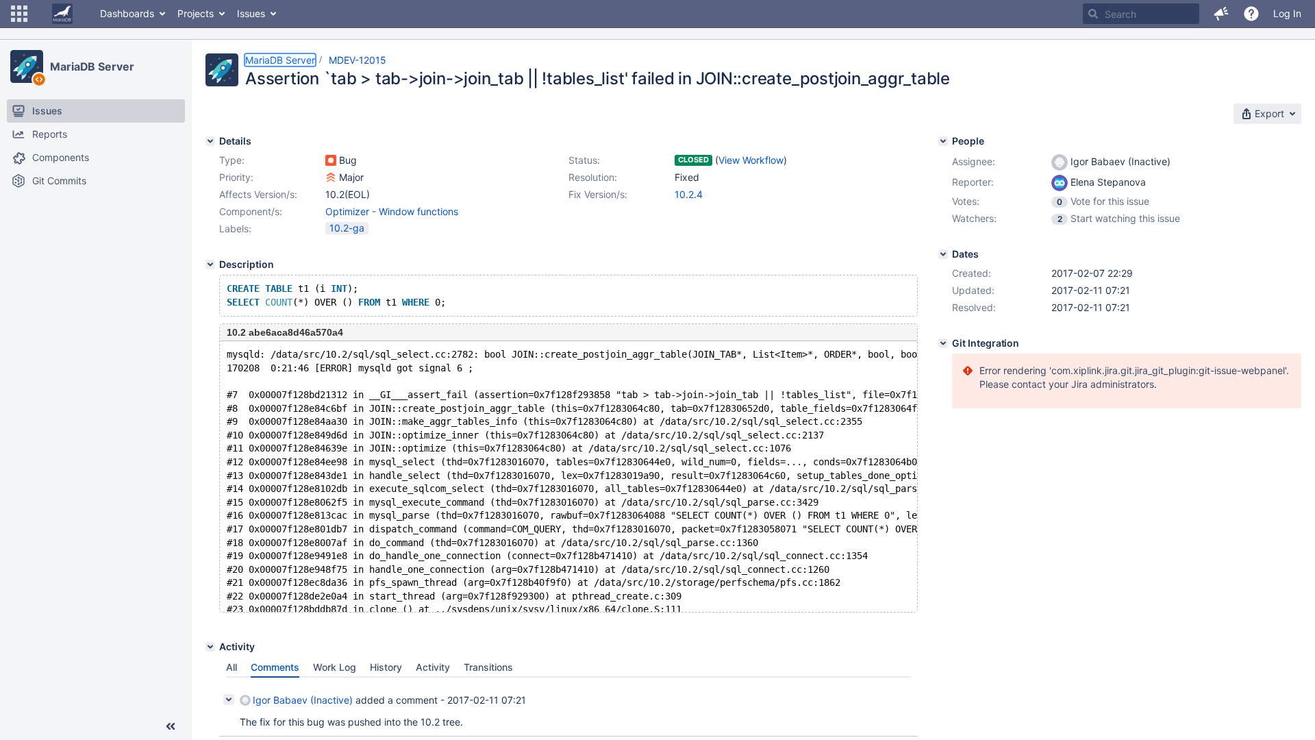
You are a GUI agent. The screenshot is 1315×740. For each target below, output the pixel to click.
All (231, 667)
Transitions (488, 667)
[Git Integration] (943, 343)
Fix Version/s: (597, 194)
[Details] (210, 141)
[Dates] (943, 254)
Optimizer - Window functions (391, 211)
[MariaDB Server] (26, 66)
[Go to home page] (62, 13)
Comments (275, 667)
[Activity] (210, 647)
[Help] (1251, 13)
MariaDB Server (92, 66)
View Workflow (751, 160)
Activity (433, 667)
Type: (232, 160)
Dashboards (127, 13)
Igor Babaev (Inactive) (303, 700)
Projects (195, 13)
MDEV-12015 (357, 60)
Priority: (236, 177)
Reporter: (973, 182)
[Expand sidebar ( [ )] (170, 726)
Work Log (334, 667)
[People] (943, 141)
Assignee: (973, 161)
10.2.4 (689, 194)
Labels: (235, 228)
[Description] (210, 264)
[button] (19, 13)
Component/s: (250, 211)
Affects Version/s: (258, 194)
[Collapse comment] (228, 699)
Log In (1287, 13)
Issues (251, 13)
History (386, 667)
